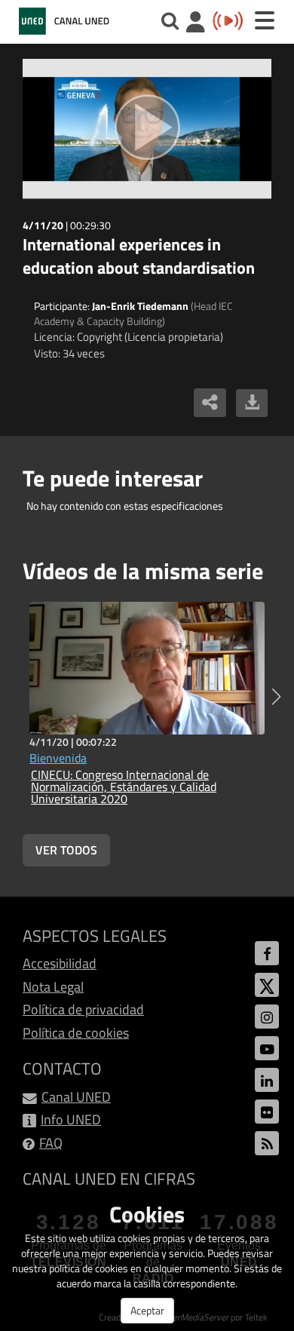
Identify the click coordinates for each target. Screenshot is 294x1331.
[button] (276, 696)
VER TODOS (66, 850)
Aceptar (147, 1310)
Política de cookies (76, 1033)
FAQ (51, 1143)
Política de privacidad (83, 1009)
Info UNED (71, 1119)
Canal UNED (76, 1097)
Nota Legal (53, 987)
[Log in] (195, 24)
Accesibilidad (59, 963)
